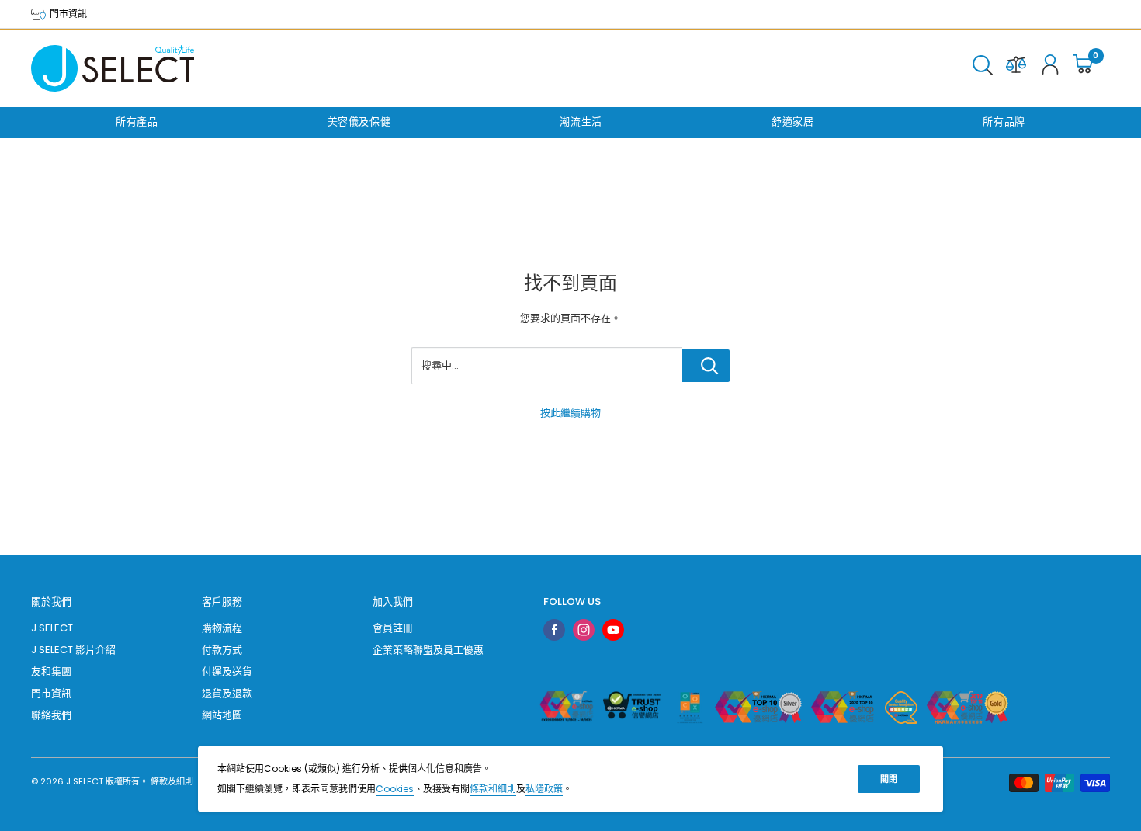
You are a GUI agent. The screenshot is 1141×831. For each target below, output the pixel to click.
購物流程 (222, 628)
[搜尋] (982, 68)
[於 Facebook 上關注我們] (554, 630)
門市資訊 (67, 13)
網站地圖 (222, 715)
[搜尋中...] (706, 365)
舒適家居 (793, 121)
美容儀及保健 (359, 121)
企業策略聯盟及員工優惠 (428, 649)
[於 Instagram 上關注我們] (584, 630)
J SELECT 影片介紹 (73, 649)
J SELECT (52, 628)
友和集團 (51, 671)
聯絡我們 (51, 715)
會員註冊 (393, 628)
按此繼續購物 (570, 412)
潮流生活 (581, 121)
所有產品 (137, 121)
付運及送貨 (227, 671)
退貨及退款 (227, 693)
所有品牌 (1004, 121)
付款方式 (222, 649)
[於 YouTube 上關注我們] (613, 630)
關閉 (888, 779)
